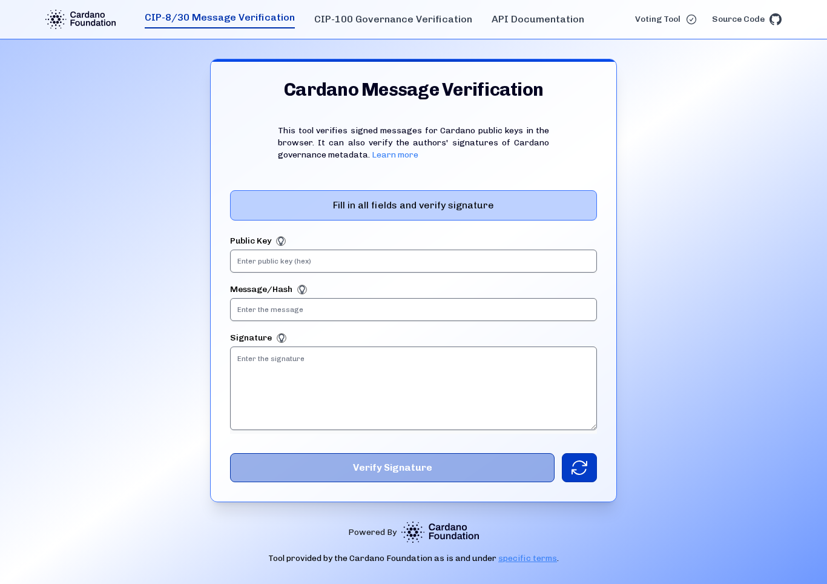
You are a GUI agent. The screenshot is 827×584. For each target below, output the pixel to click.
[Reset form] (579, 467)
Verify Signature (392, 467)
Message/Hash (261, 289)
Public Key (250, 241)
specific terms (527, 558)
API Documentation (538, 19)
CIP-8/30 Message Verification (220, 17)
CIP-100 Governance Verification (393, 19)
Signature (251, 338)
